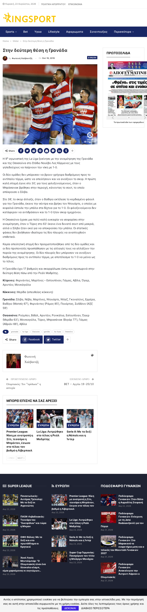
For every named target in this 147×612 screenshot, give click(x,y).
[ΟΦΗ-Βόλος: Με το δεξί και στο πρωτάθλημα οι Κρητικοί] (10, 541)
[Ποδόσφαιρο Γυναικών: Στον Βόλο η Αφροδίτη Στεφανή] (108, 500)
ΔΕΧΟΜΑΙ (70, 608)
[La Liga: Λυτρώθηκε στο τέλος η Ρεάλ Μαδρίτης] (50, 418)
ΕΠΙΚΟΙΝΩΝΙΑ (75, 4)
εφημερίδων (138, 122)
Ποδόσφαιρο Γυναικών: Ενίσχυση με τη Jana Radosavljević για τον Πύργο (122, 520)
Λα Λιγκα (57, 332)
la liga (25, 332)
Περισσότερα (122, 31)
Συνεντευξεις (98, 31)
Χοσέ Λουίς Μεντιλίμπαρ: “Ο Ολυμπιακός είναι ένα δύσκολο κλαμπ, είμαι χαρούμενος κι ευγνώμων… (24, 564)
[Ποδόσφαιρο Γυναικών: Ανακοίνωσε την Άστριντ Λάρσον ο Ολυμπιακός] (108, 568)
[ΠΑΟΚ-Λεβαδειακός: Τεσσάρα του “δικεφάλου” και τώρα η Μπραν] (10, 520)
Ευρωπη (92, 58)
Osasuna (36, 332)
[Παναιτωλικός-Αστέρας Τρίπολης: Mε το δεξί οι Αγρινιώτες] (10, 500)
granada (14, 332)
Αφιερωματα (74, 31)
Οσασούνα (69, 332)
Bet (25, 31)
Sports (10, 31)
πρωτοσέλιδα (122, 122)
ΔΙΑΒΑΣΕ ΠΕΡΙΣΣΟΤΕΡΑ (95, 608)
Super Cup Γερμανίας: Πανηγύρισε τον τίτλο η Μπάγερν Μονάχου (81, 555)
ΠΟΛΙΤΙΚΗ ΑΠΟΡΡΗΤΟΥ (53, 4)
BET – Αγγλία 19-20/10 (79, 384)
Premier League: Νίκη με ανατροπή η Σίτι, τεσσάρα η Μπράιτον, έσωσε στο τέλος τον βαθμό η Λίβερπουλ (73, 502)
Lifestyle (54, 31)
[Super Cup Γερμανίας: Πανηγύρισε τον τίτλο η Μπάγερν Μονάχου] (59, 556)
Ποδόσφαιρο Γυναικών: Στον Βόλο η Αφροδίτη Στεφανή (130, 499)
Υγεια (38, 31)
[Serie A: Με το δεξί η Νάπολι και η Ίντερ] (80, 418)
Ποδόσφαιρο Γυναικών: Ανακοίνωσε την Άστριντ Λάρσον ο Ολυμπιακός (120, 570)
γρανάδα (47, 332)
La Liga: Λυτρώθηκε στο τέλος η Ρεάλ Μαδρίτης (81, 523)
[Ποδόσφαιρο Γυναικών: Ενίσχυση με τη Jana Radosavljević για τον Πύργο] (108, 517)
